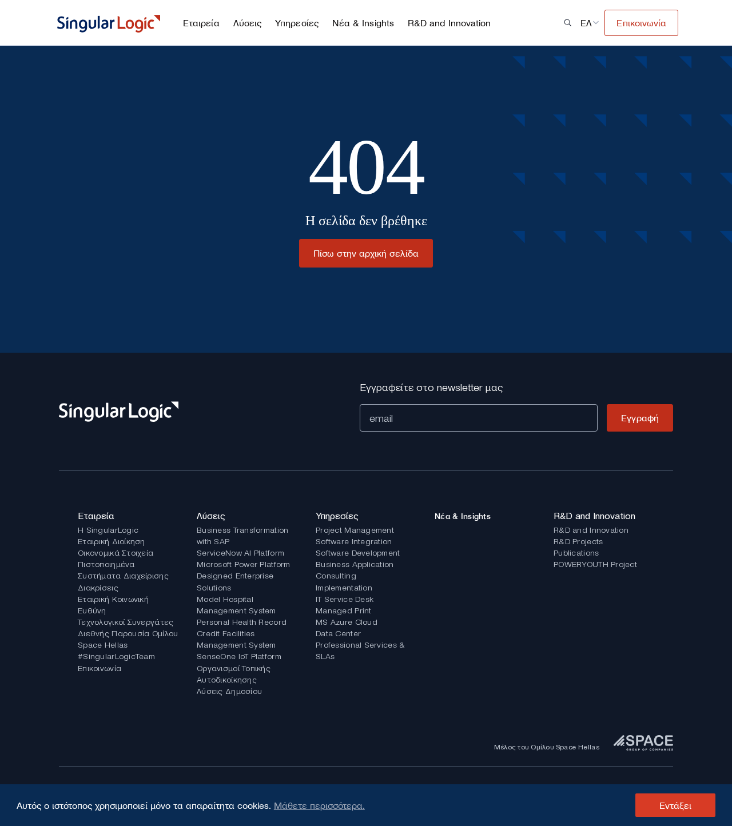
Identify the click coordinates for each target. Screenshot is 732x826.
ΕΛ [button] (586, 23)
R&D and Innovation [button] (449, 23)
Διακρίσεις (98, 587)
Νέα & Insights (363, 23)
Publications (576, 553)
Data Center (338, 633)
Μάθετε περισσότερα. (319, 805)
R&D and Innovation (591, 530)
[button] (568, 23)
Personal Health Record (242, 622)
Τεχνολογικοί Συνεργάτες (125, 622)
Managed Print (344, 610)
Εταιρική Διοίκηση (111, 541)
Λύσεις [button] (247, 23)
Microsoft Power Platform (244, 564)
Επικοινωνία (99, 668)
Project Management (355, 530)
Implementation (344, 587)
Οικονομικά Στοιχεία (115, 553)
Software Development (358, 553)
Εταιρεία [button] (201, 23)
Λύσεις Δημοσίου (229, 691)
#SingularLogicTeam (116, 656)
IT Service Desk (344, 599)
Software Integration (354, 541)
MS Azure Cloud (346, 622)
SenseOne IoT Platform (239, 656)
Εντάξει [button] (675, 805)
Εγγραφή (640, 418)
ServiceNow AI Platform (240, 553)
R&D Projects (578, 541)
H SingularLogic (108, 530)
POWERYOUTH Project (595, 564)
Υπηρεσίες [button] (297, 23)
